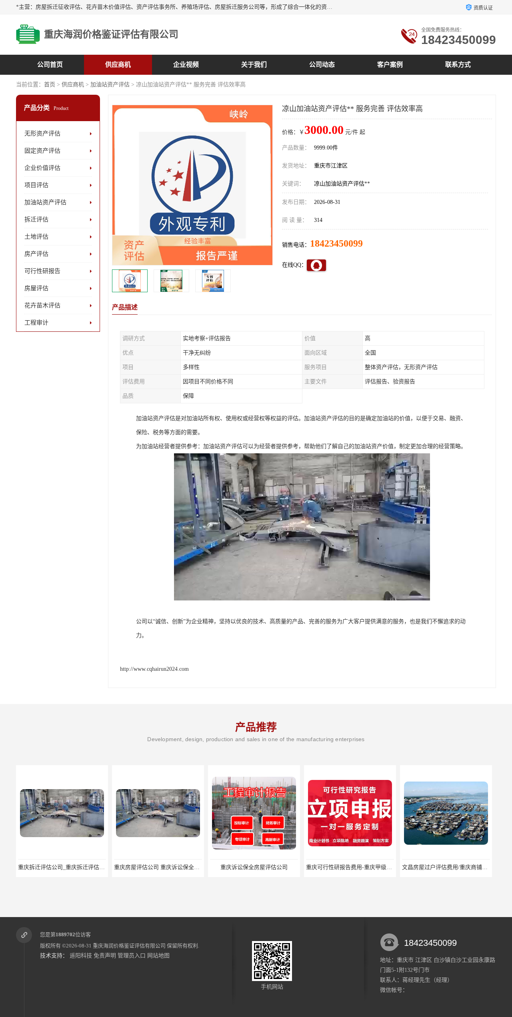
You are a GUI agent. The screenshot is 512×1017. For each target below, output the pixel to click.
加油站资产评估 (110, 85)
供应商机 (118, 64)
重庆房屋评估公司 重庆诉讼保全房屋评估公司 (75, 867)
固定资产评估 (42, 151)
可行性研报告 (42, 271)
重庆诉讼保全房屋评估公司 (158, 867)
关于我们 (254, 64)
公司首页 (50, 64)
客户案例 (390, 64)
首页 (49, 85)
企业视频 (186, 64)
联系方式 (458, 64)
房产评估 (36, 254)
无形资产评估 (42, 133)
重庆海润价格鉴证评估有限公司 (129, 946)
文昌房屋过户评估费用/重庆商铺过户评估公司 (363, 867)
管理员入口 (132, 956)
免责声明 (105, 956)
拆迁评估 (36, 219)
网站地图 (158, 956)
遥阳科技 (81, 956)
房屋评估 (36, 288)
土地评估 (36, 236)
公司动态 (322, 64)
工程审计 (36, 322)
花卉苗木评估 (42, 305)
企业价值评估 (42, 168)
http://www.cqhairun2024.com (154, 669)
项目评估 (36, 185)
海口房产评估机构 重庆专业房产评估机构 (453, 867)
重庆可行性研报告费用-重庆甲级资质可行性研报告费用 (278, 867)
